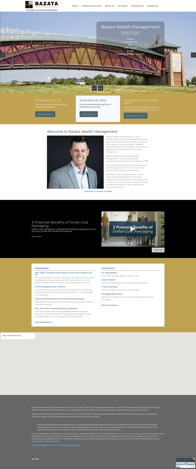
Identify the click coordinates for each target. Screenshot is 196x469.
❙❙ (100, 88)
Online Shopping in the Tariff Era (50, 287)
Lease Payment (108, 280)
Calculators (108, 268)
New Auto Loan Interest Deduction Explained (56, 308)
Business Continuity (72, 445)
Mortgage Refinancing (111, 294)
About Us (109, 6)
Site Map (35, 459)
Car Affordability (109, 273)
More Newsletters (44, 322)
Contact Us (152, 6)
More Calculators (110, 305)
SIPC (91, 407)
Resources (136, 6)
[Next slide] (193, 55)
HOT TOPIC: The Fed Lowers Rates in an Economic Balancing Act (63, 274)
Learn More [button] (87, 114)
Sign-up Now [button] (44, 114)
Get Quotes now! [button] (134, 116)
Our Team (123, 6)
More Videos (37, 236)
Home (75, 6)
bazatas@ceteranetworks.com (130, 54)
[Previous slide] (2, 55)
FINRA (85, 407)
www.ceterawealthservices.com (47, 441)
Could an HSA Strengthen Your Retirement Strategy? (60, 299)
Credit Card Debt (109, 287)
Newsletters (42, 268)
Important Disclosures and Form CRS (47, 445)
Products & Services (92, 6)
